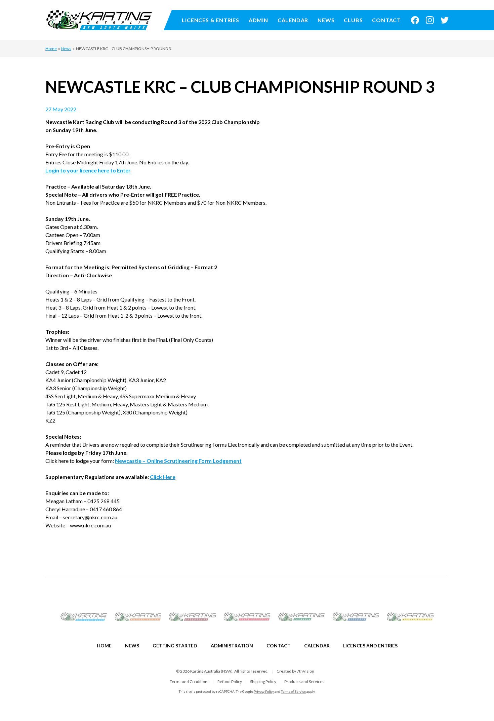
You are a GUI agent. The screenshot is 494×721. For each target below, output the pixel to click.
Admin (258, 20)
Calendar (293, 20)
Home (51, 48)
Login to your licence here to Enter (88, 170)
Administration (232, 645)
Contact (386, 20)
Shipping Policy (263, 681)
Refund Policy (229, 681)
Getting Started (175, 645)
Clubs (353, 20)
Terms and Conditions (189, 681)
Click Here (162, 477)
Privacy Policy (264, 691)
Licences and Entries (370, 645)
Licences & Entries (210, 20)
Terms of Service (293, 691)
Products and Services (304, 681)
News (326, 20)
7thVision (305, 671)
